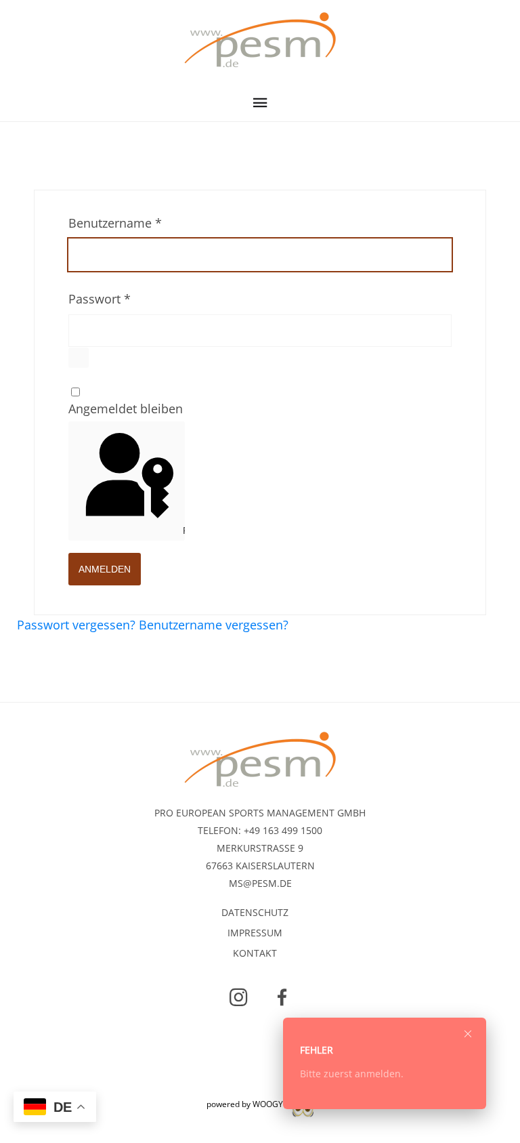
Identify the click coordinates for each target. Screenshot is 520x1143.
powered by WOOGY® (249, 1104)
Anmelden (105, 569)
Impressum (255, 934)
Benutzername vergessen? (213, 625)
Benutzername (115, 223)
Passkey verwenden (182, 530)
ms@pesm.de (260, 883)
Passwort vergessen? (78, 625)
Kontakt (255, 954)
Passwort (99, 299)
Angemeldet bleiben (125, 408)
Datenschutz (254, 914)
